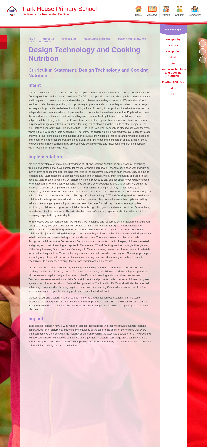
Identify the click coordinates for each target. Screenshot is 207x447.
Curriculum (69, 39)
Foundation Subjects (97, 39)
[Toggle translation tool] (3, 45)
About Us (48, 39)
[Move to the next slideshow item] (202, 59)
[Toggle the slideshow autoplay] (202, 43)
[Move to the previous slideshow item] (202, 51)
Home (31, 39)
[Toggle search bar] (3, 38)
